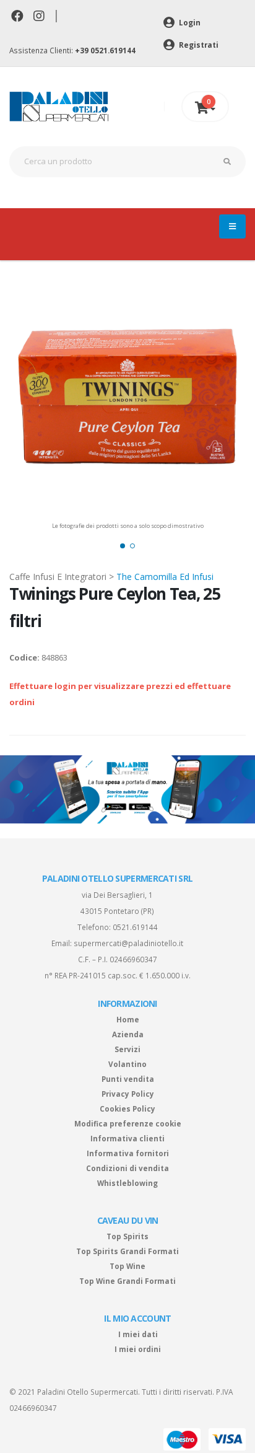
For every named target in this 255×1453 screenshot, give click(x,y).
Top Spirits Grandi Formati (127, 1251)
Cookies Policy (127, 1108)
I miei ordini (138, 1349)
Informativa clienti (127, 1138)
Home (127, 1019)
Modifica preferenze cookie (127, 1123)
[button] (122, 545)
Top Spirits (127, 1236)
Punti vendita (128, 1079)
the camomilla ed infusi (165, 576)
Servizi (127, 1049)
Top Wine (127, 1266)
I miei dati (138, 1334)
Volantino (127, 1064)
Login (189, 22)
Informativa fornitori (128, 1153)
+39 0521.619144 (105, 50)
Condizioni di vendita (127, 1168)
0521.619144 (135, 927)
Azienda (128, 1034)
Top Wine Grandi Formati (127, 1281)
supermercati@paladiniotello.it (128, 943)
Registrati (197, 45)
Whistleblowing (127, 1183)
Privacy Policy (128, 1094)
